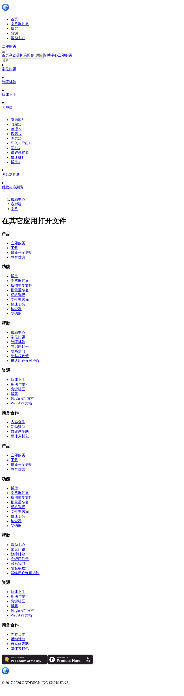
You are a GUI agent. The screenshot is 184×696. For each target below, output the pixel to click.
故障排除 (9, 82)
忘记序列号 (20, 346)
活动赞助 (18, 427)
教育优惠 (18, 257)
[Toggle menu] (3, 52)
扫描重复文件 (21, 285)
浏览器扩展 (11, 174)
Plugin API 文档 (23, 398)
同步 (15, 148)
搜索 (16, 134)
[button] (92, 60)
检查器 (16, 309)
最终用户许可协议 (25, 361)
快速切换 (18, 304)
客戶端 (7, 107)
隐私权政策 (20, 356)
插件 (15, 162)
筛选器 (16, 314)
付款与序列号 (12, 187)
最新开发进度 (21, 252)
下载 (14, 248)
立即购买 (9, 46)
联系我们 (18, 351)
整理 (16, 129)
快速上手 (9, 95)
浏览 (16, 138)
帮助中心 (18, 199)
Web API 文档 (21, 403)
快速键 (17, 157)
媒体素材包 (20, 436)
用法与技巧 (20, 384)
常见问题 (9, 69)
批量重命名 (20, 290)
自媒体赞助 (20, 431)
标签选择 (18, 295)
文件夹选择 (20, 299)
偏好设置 (20, 153)
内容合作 (18, 422)
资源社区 (18, 389)
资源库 (17, 120)
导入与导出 (21, 143)
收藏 (16, 124)
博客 (14, 394)
